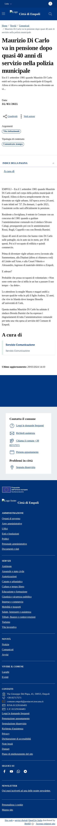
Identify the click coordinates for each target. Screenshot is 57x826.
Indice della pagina (15, 163)
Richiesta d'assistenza (12, 728)
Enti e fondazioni (10, 533)
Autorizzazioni (9, 576)
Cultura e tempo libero (13, 586)
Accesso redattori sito (45, 824)
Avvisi (5, 654)
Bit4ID (28, 824)
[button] (8, 4)
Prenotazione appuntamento (16, 718)
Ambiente (7, 566)
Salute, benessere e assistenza (16, 612)
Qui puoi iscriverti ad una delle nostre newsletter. (26, 790)
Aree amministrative (12, 523)
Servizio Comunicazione (20, 344)
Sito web (9, 820)
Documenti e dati (10, 549)
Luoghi (5, 672)
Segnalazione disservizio (14, 723)
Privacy (6, 733)
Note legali (7, 743)
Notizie (5, 644)
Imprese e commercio (12, 601)
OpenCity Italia (35, 820)
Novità (12, 26)
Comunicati (23, 26)
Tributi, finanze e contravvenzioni (18, 617)
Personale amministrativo (14, 543)
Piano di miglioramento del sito (17, 754)
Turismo (6, 622)
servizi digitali (21, 820)
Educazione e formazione (14, 591)
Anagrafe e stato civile (13, 571)
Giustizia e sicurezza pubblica (17, 596)
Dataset (5, 749)
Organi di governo (11, 518)
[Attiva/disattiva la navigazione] (3, 14)
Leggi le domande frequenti (15, 713)
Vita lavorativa (9, 627)
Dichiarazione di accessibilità (16, 738)
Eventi (5, 677)
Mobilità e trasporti (11, 606)
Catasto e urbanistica (12, 581)
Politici (5, 538)
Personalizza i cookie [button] (12, 804)
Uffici (5, 528)
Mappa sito (7, 809)
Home (4, 26)
